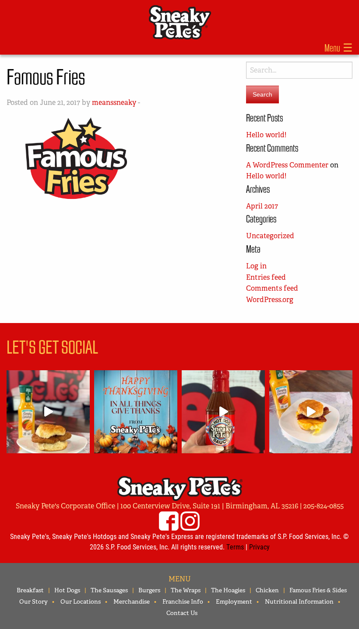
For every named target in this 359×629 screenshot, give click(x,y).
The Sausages (109, 590)
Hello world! (266, 134)
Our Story (33, 601)
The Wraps (186, 590)
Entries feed (266, 277)
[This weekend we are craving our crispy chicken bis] (48, 411)
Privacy (259, 546)
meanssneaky (114, 102)
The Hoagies (228, 590)
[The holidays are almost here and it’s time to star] (223, 411)
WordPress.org (269, 299)
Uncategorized (270, 235)
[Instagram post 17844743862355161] (135, 411)
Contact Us (181, 613)
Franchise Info (182, 601)
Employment (234, 601)
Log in (256, 266)
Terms (235, 546)
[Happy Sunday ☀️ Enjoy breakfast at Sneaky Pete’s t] (310, 411)
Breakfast (30, 590)
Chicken (267, 590)
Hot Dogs (67, 590)
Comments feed (272, 288)
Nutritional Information (299, 601)
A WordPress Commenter (287, 165)
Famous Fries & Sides (318, 590)
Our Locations (80, 601)
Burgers (149, 590)
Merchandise (131, 601)
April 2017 (262, 206)
